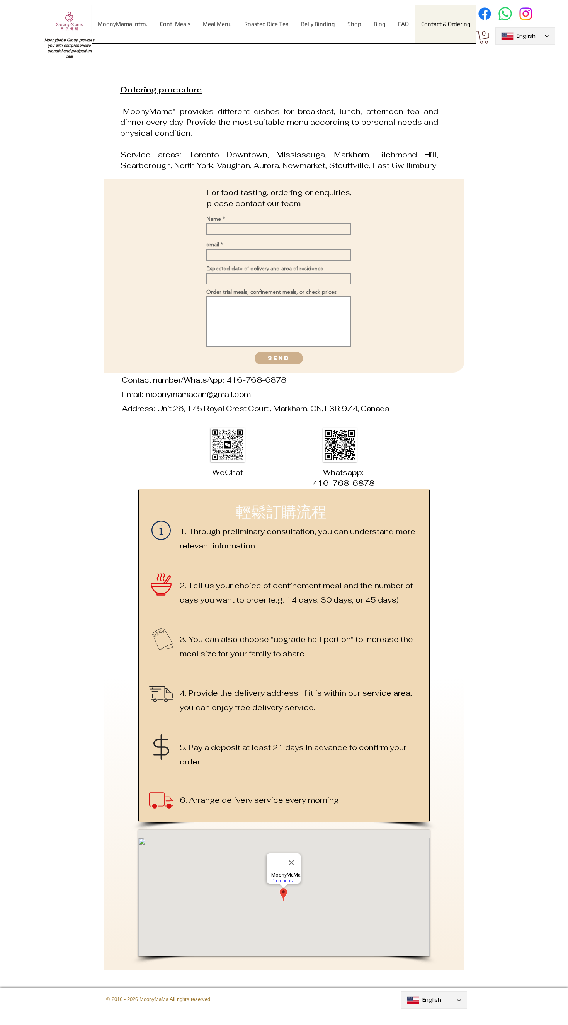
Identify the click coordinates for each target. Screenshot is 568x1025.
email (212, 244)
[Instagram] (525, 13)
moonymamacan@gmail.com (198, 394)
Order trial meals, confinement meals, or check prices (271, 292)
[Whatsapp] (505, 13)
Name (213, 218)
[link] (483, 37)
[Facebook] (484, 13)
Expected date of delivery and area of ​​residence (264, 268)
